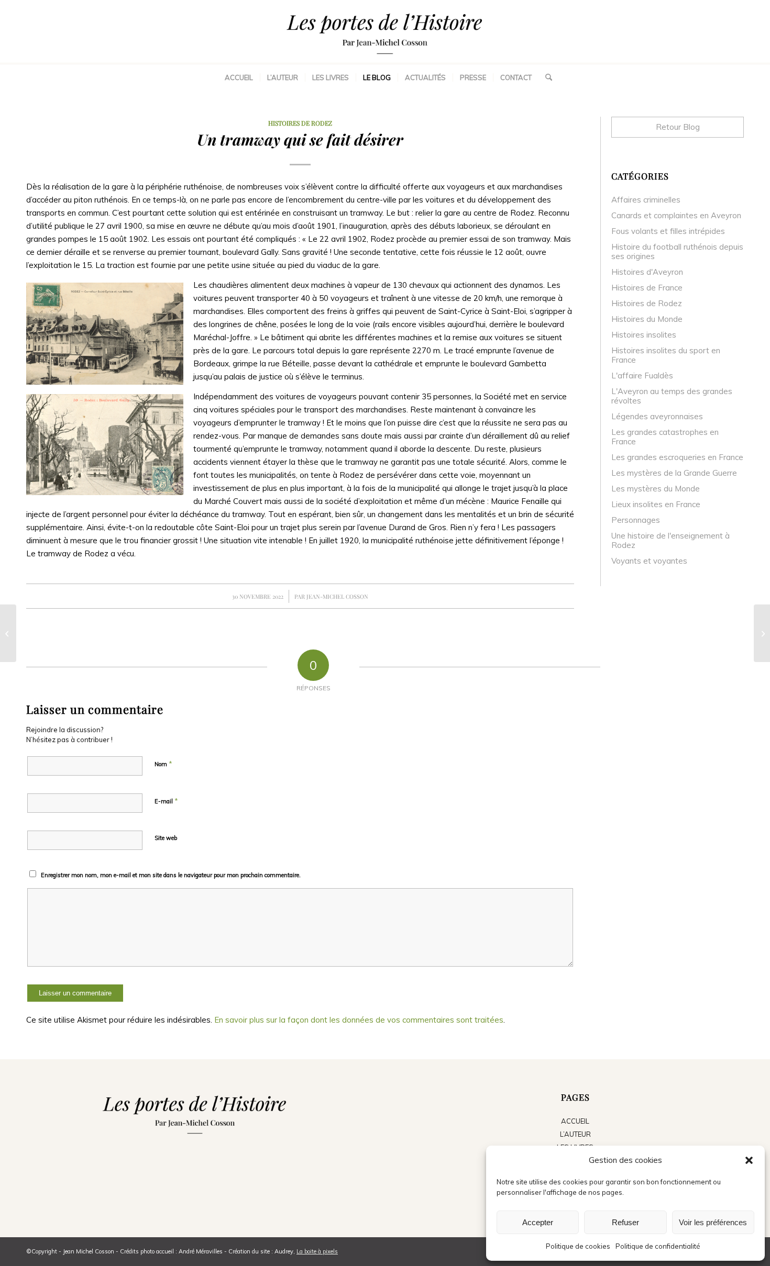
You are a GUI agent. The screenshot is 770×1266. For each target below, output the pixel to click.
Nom (163, 763)
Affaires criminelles (645, 200)
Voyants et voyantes (649, 561)
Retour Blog (678, 127)
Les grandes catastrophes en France (665, 436)
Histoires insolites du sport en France (665, 355)
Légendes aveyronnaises (657, 416)
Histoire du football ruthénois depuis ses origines (677, 251)
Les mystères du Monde (655, 489)
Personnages (635, 520)
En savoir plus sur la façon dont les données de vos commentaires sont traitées (358, 1020)
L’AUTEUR (575, 1134)
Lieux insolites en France (655, 504)
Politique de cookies (578, 1246)
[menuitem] (239, 77)
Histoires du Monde (647, 319)
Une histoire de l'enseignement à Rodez (670, 540)
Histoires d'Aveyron (647, 272)
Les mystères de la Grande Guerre (674, 473)
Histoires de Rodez (300, 123)
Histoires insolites (643, 335)
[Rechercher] (545, 77)
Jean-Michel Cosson (337, 596)
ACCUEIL (575, 1121)
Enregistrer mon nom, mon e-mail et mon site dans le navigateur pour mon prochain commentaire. (171, 875)
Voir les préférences (713, 1222)
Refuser (625, 1222)
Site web (166, 838)
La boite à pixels (317, 1251)
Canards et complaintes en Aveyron (676, 215)
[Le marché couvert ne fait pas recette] (8, 633)
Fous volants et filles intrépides (668, 231)
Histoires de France (647, 288)
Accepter (537, 1222)
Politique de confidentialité (657, 1246)
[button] (749, 1160)
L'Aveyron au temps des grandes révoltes (671, 396)
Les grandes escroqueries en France (677, 457)
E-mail (166, 801)
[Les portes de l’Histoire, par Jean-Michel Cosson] (385, 31)
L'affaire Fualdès (642, 375)
